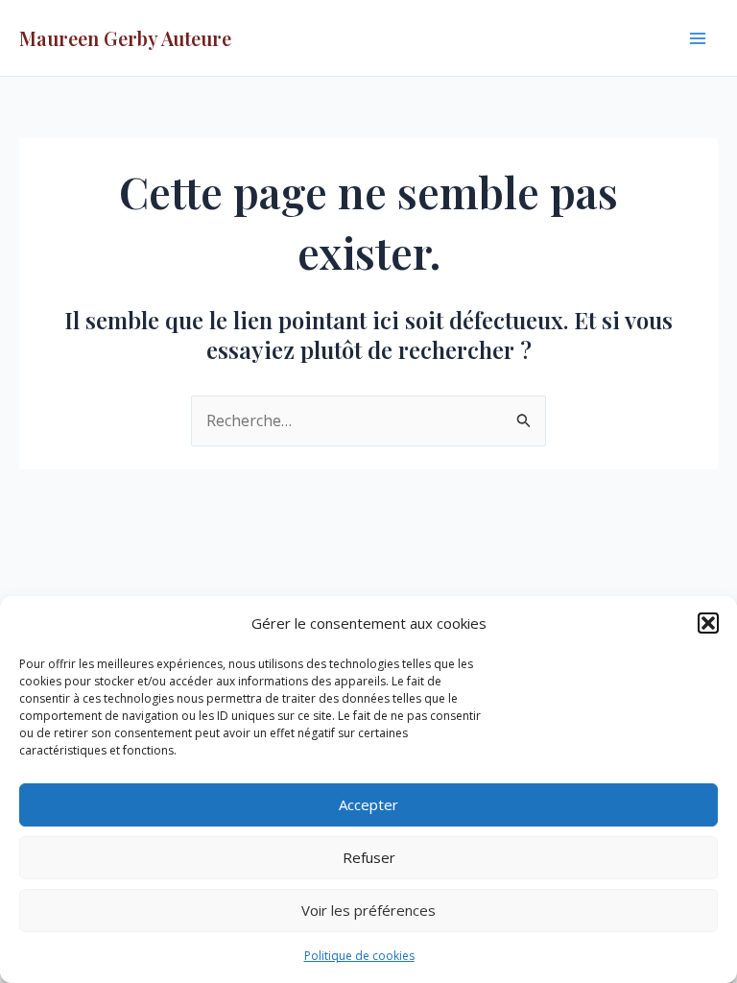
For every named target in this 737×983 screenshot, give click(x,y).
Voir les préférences (368, 910)
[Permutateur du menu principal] (698, 37)
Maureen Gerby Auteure (125, 38)
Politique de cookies (359, 955)
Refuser (369, 857)
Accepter (368, 804)
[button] (708, 623)
